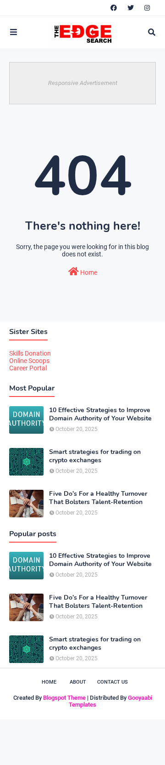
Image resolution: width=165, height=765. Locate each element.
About (78, 682)
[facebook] (113, 8)
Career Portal (28, 368)
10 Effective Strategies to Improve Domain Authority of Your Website (100, 414)
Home (88, 272)
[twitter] (130, 8)
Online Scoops (29, 360)
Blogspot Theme (64, 697)
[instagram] (147, 8)
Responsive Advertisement (82, 82)
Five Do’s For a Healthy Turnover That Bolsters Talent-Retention (98, 498)
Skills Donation (30, 353)
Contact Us (112, 682)
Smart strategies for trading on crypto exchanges (95, 456)
